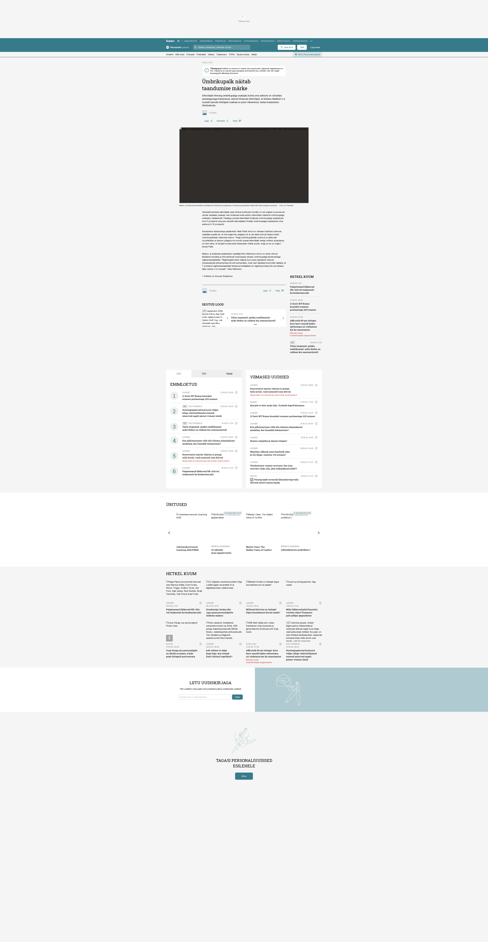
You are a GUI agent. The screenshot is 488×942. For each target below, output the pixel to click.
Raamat (253, 402)
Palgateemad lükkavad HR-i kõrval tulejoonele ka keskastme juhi (302, 289)
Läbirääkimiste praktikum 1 (295, 549)
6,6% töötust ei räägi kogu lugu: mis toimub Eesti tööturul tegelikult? (219, 653)
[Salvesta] (236, 392)
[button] (204, 697)
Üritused (190, 54)
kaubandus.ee (220, 41)
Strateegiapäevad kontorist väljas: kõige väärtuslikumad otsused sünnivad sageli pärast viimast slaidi (202, 413)
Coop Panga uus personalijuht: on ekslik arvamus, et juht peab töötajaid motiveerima (182, 653)
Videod (211, 54)
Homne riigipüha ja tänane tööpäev (268, 441)
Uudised (186, 392)
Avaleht (169, 54)
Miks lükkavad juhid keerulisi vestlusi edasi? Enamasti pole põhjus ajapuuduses (302, 612)
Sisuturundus (243, 54)
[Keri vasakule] (227, 318)
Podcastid (201, 54)
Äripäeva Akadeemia (220, 546)
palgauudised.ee (190, 41)
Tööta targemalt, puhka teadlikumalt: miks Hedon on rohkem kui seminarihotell (305, 349)
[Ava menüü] (178, 41)
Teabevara (221, 54)
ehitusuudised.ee (234, 41)
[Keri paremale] (283, 318)
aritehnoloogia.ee (283, 41)
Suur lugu (251, 644)
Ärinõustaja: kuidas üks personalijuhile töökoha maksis (219, 612)
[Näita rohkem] (311, 41)
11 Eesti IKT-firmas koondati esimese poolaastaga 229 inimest (303, 306)
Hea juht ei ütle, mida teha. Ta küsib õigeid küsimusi (277, 405)
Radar (254, 54)
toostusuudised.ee (251, 41)
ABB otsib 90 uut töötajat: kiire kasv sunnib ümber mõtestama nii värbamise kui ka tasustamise (263, 653)
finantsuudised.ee (267, 41)
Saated (253, 476)
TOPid (231, 54)
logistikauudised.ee (300, 41)
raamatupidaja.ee (206, 41)
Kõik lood (179, 54)
